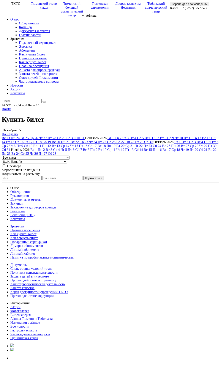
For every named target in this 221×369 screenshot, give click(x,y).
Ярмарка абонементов (26, 246)
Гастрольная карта (23, 330)
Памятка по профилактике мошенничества (42, 257)
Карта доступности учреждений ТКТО (39, 292)
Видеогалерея (20, 315)
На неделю (10, 134)
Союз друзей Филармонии (38, 77)
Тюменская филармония (100, 5)
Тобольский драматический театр (156, 7)
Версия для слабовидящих (189, 4)
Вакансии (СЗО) (22, 215)
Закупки (16, 203)
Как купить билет (32, 54)
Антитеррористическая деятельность (37, 284)
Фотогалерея (19, 311)
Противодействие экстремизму (33, 280)
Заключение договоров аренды (33, 207)
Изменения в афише (25, 322)
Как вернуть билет (32, 62)
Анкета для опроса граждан (39, 70)
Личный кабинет (22, 253)
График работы (30, 35)
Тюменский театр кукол (44, 5)
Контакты (17, 93)
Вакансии (17, 211)
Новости (16, 85)
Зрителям (17, 226)
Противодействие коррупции (32, 296)
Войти (6, 109)
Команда (25, 27)
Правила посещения (34, 66)
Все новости (19, 326)
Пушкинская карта (33, 58)
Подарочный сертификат (37, 42)
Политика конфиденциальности (34, 272)
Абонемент (27, 50)
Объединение (29, 23)
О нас (14, 19)
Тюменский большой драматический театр (72, 9)
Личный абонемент (24, 249)
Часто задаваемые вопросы (39, 81)
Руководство (19, 195)
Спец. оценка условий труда (31, 268)
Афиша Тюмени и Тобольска (31, 318)
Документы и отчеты (34, 31)
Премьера (14, 166)
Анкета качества (22, 288)
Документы (18, 264)
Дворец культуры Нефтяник (128, 5)
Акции (15, 89)
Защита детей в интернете (38, 74)
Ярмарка (25, 46)
